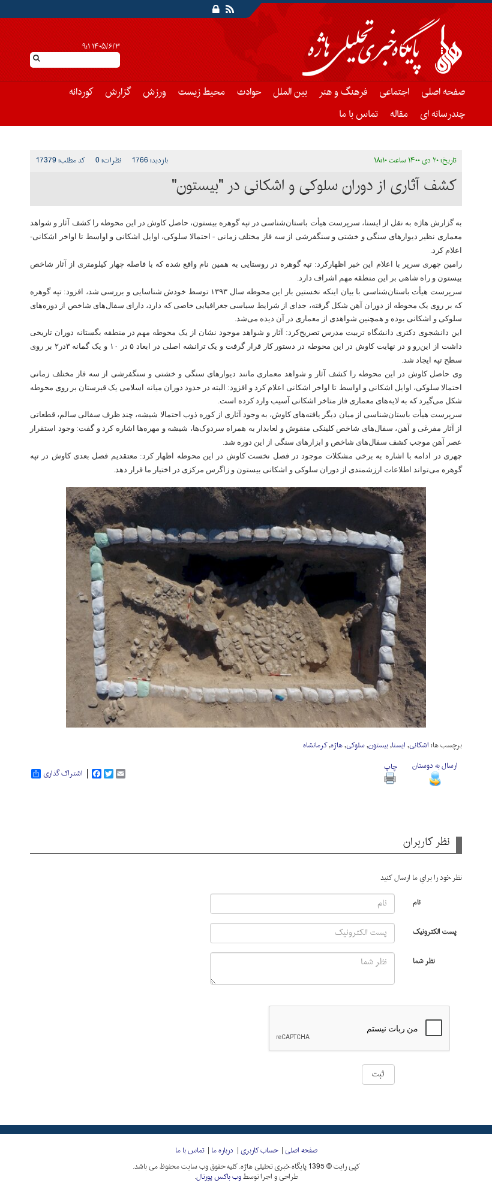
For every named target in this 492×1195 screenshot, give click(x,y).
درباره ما (222, 1150)
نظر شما (424, 960)
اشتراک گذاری (63, 773)
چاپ (390, 767)
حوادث (249, 92)
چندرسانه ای (442, 114)
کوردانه (81, 92)
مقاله (399, 114)
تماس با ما (358, 114)
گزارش (118, 92)
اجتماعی (394, 92)
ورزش (154, 92)
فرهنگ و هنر (343, 92)
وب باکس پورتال (218, 1177)
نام (417, 901)
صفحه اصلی (443, 92)
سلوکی (355, 745)
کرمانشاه (315, 745)
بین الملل (290, 92)
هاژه (337, 745)
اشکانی (419, 745)
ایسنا (399, 745)
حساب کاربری (259, 1150)
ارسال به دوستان (435, 766)
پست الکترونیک (435, 931)
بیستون (378, 745)
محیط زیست (201, 92)
